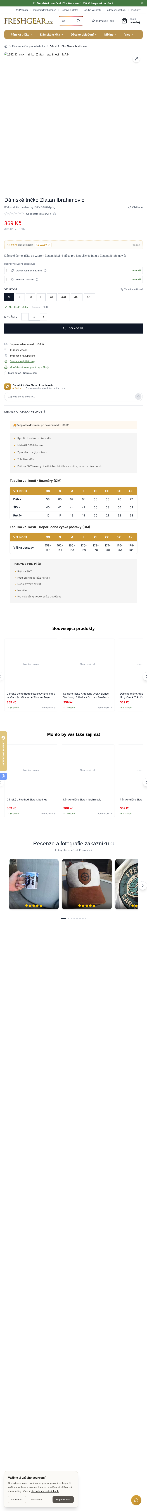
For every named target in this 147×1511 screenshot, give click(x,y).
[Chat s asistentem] (136, 1500)
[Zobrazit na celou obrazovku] (136, 58)
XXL (64, 297)
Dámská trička (50, 34)
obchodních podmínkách (45, 1491)
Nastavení (36, 1499)
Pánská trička (20, 34)
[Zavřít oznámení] (142, 3)
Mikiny (108, 34)
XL (52, 297)
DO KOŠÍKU (76, 328)
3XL (76, 297)
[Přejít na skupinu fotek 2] (68, 918)
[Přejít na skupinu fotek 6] (80, 918)
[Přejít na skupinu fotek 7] (83, 918)
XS (9, 297)
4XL (89, 297)
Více (127, 34)
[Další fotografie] (142, 885)
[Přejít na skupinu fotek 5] (77, 918)
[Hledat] (78, 21)
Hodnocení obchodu (116, 10)
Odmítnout (17, 1499)
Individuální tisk (105, 20)
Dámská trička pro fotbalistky (28, 46)
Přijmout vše (63, 1499)
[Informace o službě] (45, 270)
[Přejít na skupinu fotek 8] (85, 918)
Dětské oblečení (82, 34)
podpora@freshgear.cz (44, 10)
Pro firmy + (137, 10)
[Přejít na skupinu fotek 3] (71, 918)
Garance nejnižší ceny (22, 361)
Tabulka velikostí (92, 10)
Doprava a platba (69, 10)
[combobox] (71, 21)
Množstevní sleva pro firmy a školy (29, 367)
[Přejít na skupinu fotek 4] (74, 918)
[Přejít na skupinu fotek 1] (63, 918)
